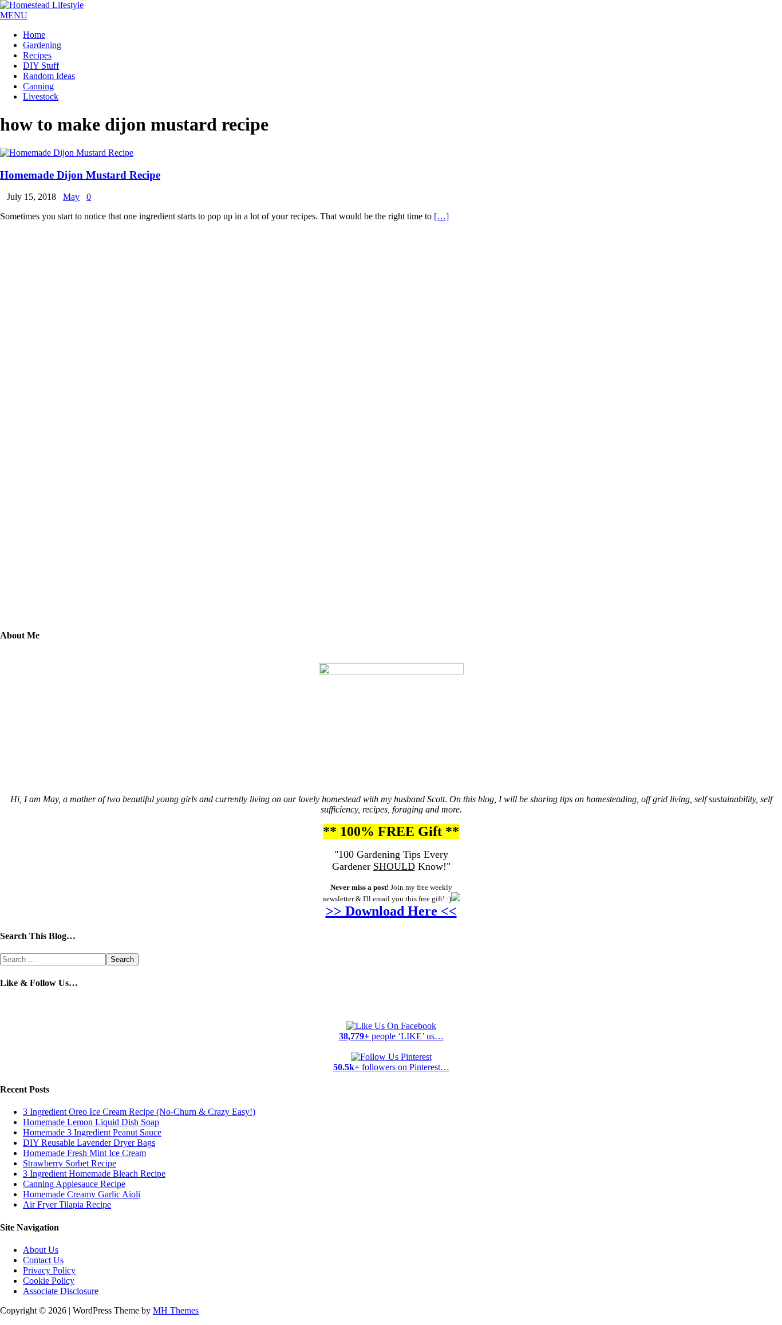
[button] (13, 15)
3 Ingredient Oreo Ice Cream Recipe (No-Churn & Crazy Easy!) (139, 1112)
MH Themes (176, 1310)
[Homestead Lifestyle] (42, 5)
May (71, 197)
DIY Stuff (41, 65)
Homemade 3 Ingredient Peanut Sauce (92, 1132)
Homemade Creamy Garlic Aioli (81, 1194)
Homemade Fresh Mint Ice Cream (84, 1153)
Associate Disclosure (60, 1291)
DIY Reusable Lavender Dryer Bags (89, 1142)
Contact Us (43, 1260)
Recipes (37, 55)
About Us (40, 1250)
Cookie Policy (48, 1280)
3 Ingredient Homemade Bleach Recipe (94, 1173)
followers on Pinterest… (391, 1067)
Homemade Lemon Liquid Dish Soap (91, 1122)
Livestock (40, 96)
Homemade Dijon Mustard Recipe (80, 175)
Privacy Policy (49, 1270)
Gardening (42, 45)
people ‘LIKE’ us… (391, 1036)
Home (34, 35)
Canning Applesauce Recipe (74, 1184)
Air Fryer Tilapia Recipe (67, 1204)
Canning (38, 86)
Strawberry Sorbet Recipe (69, 1163)
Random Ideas (49, 76)
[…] (441, 216)
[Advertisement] (391, 433)
